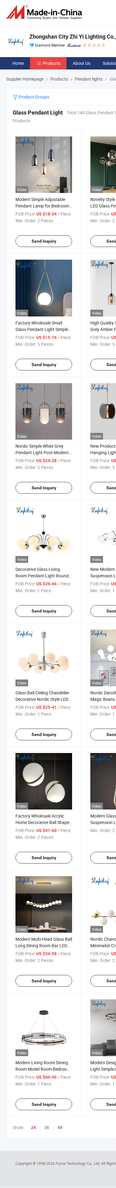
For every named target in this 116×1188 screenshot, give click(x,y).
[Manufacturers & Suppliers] (45, 12)
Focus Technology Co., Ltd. (78, 1163)
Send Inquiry (44, 241)
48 (60, 1127)
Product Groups (33, 97)
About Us (81, 63)
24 (33, 1127)
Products (51, 63)
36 (46, 1127)
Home (18, 63)
